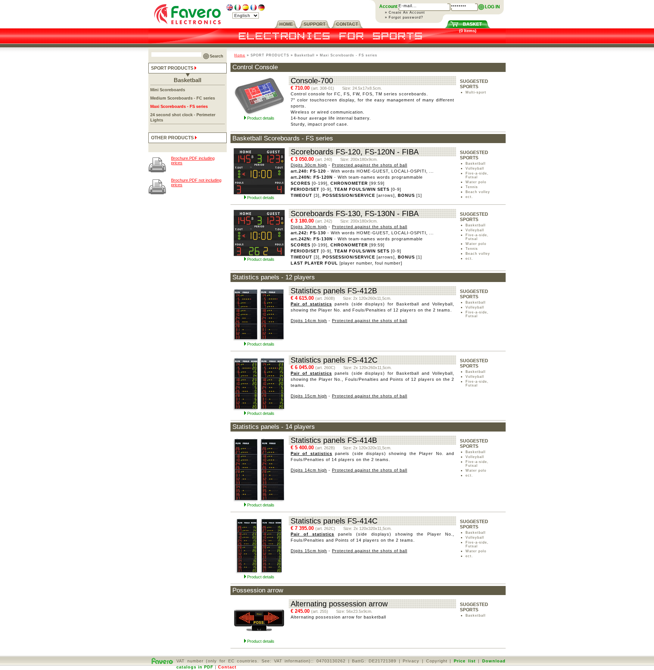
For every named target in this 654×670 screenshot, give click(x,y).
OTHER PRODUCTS (173, 137)
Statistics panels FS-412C (334, 360)
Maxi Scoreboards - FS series (179, 106)
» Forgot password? (404, 17)
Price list (465, 661)
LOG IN (492, 6)
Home (239, 55)
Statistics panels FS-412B (334, 291)
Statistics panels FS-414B (334, 440)
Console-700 (312, 80)
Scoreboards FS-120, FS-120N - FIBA (355, 152)
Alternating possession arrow (339, 604)
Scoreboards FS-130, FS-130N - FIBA (355, 213)
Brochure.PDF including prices (193, 160)
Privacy (411, 661)
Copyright (436, 661)
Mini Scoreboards (167, 89)
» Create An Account (405, 12)
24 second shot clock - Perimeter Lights (182, 117)
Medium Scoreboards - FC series (182, 98)
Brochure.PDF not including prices (196, 182)
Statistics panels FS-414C (334, 521)
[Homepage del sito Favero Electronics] (187, 27)
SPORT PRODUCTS (173, 68)
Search (216, 56)
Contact (227, 667)
